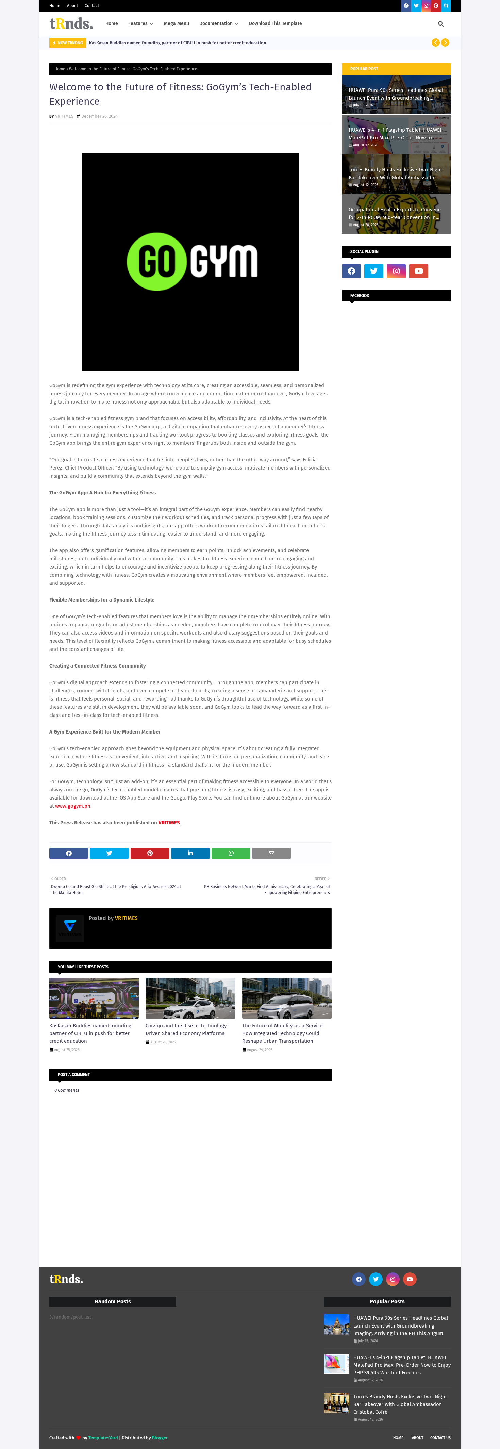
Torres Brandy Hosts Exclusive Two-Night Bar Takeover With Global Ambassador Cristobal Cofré (395, 174)
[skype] (446, 6)
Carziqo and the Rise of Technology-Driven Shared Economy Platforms (187, 1030)
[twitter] (416, 6)
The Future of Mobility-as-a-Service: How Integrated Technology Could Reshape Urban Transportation (283, 1033)
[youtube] (418, 271)
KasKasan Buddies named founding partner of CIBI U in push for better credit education (177, 42)
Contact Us (440, 1438)
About (72, 5)
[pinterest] (436, 6)
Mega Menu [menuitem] (176, 24)
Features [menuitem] (138, 24)
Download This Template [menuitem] (275, 24)
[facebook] (406, 6)
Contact (92, 5)
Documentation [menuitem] (216, 24)
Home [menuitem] (111, 24)
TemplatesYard (103, 1437)
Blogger (160, 1437)
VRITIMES (64, 116)
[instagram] (426, 6)
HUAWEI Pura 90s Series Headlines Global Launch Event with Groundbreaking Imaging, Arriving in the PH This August (396, 94)
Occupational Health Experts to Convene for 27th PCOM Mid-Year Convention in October (395, 214)
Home (54, 5)
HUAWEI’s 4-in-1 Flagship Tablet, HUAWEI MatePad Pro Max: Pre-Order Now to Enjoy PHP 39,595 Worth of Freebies (395, 134)
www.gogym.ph (72, 806)
